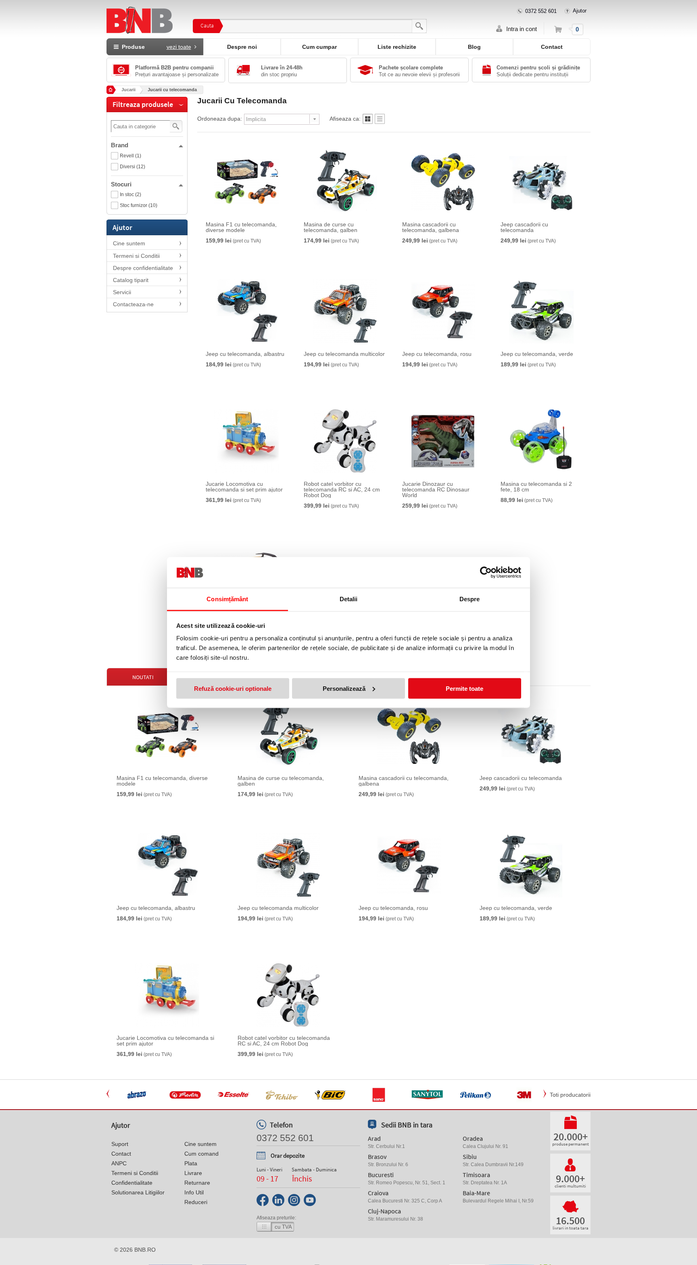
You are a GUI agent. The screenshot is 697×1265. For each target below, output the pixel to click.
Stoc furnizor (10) (138, 205)
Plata (190, 1163)
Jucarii (128, 89)
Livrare (193, 1173)
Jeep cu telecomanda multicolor (344, 354)
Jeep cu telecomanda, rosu (437, 354)
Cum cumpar (319, 47)
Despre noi (242, 47)
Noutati (143, 677)
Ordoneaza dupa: (219, 118)
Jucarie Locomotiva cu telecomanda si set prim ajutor (244, 486)
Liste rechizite (397, 47)
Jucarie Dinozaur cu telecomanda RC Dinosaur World (436, 489)
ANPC (119, 1163)
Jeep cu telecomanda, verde (537, 354)
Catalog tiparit (130, 280)
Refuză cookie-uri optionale (232, 688)
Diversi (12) (132, 166)
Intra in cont (521, 28)
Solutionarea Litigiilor (138, 1192)
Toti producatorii (570, 1094)
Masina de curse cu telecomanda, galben (330, 227)
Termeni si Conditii (136, 256)
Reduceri (195, 1202)
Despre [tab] (469, 599)
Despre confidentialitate (143, 268)
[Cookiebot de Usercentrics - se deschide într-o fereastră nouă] (486, 573)
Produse (155, 47)
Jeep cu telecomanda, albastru (245, 354)
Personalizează (344, 688)
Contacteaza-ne (133, 304)
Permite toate (464, 688)
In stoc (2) (130, 194)
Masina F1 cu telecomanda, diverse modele (241, 227)
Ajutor (579, 11)
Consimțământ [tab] (227, 599)
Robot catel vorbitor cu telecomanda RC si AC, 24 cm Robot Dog (342, 489)
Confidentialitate (131, 1182)
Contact (552, 47)
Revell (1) (130, 156)
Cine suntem (129, 243)
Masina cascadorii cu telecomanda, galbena (430, 227)
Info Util (194, 1192)
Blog (474, 47)
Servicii (122, 292)
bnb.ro (145, 1249)
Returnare (197, 1182)
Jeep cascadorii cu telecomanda (524, 227)
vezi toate (179, 47)
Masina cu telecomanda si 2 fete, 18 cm (536, 486)
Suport (119, 1144)
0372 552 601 (541, 11)
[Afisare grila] (368, 121)
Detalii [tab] (349, 599)
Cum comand (201, 1153)
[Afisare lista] (380, 121)
